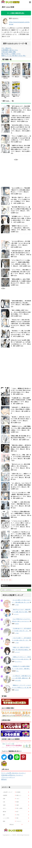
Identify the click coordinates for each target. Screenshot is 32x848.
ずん (17, 671)
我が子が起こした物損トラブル (11, 54)
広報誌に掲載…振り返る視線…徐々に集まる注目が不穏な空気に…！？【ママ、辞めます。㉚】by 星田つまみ (21, 437)
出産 (4, 801)
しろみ (17, 604)
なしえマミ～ (18, 661)
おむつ (4, 808)
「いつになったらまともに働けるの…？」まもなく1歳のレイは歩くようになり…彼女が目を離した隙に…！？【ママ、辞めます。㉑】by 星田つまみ (20, 524)
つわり (17, 798)
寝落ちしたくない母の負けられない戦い (13, 55)
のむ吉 (17, 623)
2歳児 (17, 805)
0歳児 (17, 801)
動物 (4, 821)
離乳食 (4, 811)
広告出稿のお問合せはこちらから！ (12, 775)
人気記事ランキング (7, 792)
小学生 (17, 814)
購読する (5, 585)
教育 (4, 814)
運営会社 (4, 779)
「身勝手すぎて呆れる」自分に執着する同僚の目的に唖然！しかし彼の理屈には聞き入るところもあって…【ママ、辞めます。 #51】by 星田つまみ (20, 149)
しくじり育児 (6, 818)
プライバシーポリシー (8, 777)
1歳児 (4, 805)
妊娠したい (18, 795)
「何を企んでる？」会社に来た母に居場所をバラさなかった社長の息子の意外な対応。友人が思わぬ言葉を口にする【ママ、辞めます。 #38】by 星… (20, 323)
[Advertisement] (16, 368)
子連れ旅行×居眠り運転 (8, 52)
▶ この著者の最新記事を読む (16, 13)
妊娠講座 (5, 795)
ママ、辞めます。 (6, 48)
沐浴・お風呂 (19, 808)
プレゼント (18, 821)
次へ (10, 580)
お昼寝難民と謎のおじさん (9, 50)
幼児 (17, 811)
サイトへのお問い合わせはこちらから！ (13, 773)
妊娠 (4, 798)
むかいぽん (18, 680)
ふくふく (16, 614)
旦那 (17, 818)
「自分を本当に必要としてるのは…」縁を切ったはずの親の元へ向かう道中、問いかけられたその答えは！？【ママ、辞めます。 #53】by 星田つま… (21, 129)
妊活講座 (18, 792)
